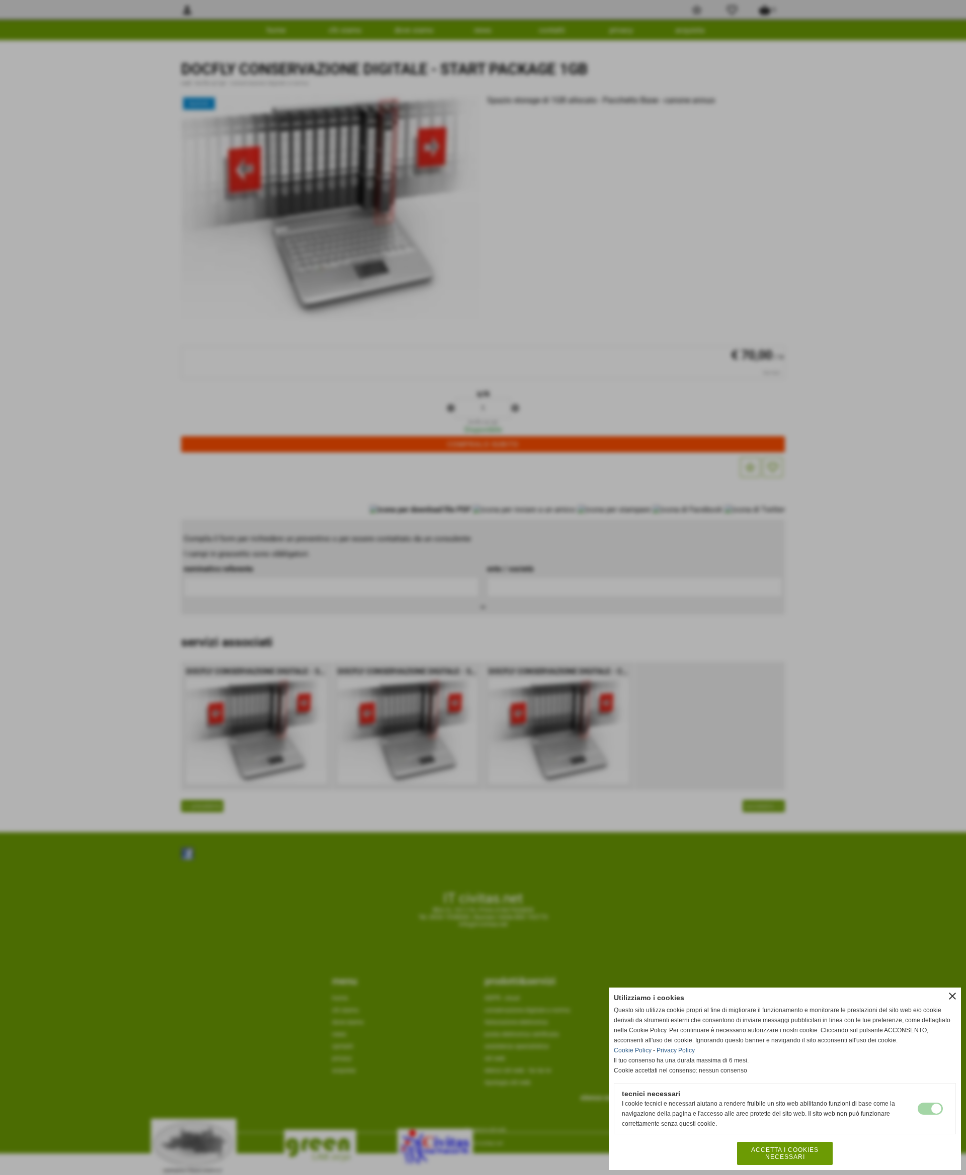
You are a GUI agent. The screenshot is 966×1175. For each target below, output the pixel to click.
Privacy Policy (676, 1050)
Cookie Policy (633, 1050)
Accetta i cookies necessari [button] (785, 1153)
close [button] (952, 996)
